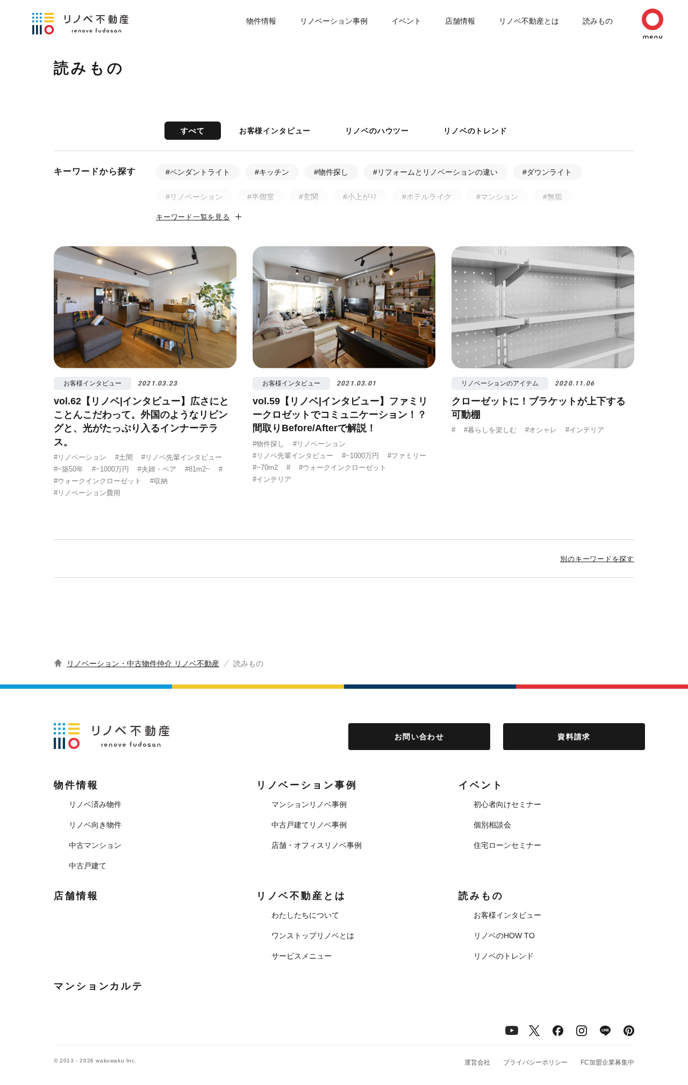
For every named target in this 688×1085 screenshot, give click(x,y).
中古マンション (95, 845)
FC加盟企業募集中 (607, 1062)
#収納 (159, 480)
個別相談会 (492, 825)
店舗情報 (460, 21)
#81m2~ (197, 469)
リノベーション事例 (334, 21)
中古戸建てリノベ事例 (309, 825)
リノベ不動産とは (529, 21)
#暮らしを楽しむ (490, 429)
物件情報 (261, 21)
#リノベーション (194, 196)
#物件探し (331, 172)
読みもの (598, 21)
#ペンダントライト (198, 172)
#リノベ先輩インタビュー (181, 457)
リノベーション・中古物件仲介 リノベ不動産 (143, 663)
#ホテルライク (427, 196)
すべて (193, 130)
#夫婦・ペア (157, 469)
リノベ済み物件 (95, 804)
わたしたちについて (305, 915)
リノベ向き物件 (95, 825)
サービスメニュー (301, 956)
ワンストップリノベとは (312, 935)
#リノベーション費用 (87, 492)
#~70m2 (265, 467)
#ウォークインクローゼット (97, 480)
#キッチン (272, 172)
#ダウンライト (547, 172)
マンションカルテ (99, 986)
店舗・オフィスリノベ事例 (316, 845)
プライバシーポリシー (535, 1062)
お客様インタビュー (275, 130)
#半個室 (260, 196)
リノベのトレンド (475, 130)
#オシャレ (541, 429)
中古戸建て (87, 865)
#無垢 (552, 196)
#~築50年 (68, 469)
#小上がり (360, 196)
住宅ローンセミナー (507, 845)
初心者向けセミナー (507, 804)
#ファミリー (407, 455)
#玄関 (308, 196)
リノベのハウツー (377, 130)
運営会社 (477, 1062)
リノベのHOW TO (504, 935)
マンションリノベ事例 (309, 804)
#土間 (124, 457)
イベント (406, 21)
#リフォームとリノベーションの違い (435, 172)
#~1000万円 (110, 469)
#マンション (497, 196)
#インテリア (272, 479)
